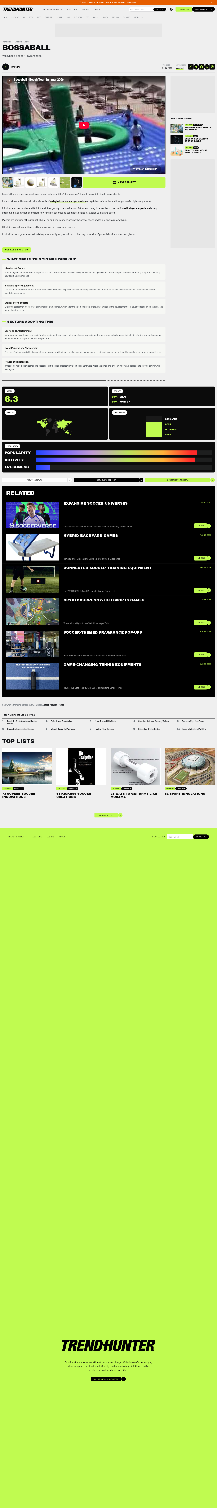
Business (78, 17)
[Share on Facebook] (201, 67)
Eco (87, 17)
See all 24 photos (16, 250)
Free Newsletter (203, 9)
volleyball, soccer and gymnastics (68, 201)
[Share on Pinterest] (212, 67)
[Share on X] (206, 67)
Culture (48, 17)
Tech (31, 17)
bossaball (179, 68)
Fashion (115, 17)
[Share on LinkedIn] (196, 67)
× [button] (211, 2)
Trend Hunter (7, 42)
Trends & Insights (52, 9)
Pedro (17, 66)
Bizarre (126, 17)
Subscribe (201, 837)
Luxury (105, 17)
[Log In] (171, 9)
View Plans (183, 9)
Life (39, 17)
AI (24, 17)
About (97, 9)
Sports (26, 42)
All (5, 17)
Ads (68, 17)
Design (59, 17)
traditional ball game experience (133, 208)
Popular (15, 17)
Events (85, 9)
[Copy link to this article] (191, 67)
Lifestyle (18, 42)
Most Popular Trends (54, 704)
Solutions (72, 9)
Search (159, 9)
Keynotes (138, 17)
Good (95, 17)
